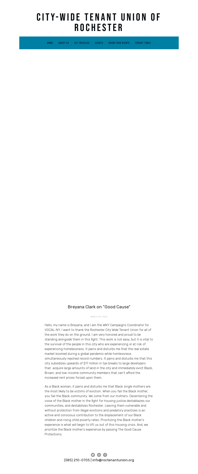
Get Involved (82, 42)
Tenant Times (143, 42)
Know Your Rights (119, 42)
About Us (63, 42)
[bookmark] (99, 22)
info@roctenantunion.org (113, 460)
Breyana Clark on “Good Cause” (99, 306)
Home (50, 42)
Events (99, 42)
